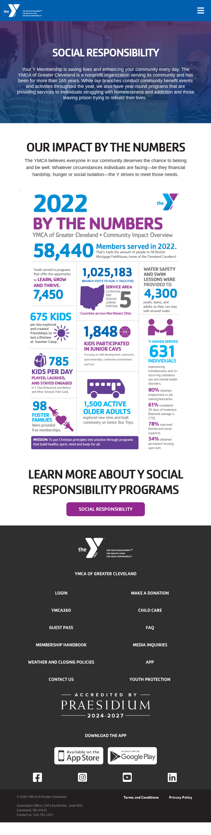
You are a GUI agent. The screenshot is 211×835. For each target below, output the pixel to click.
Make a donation (150, 593)
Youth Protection (150, 679)
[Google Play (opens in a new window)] (132, 755)
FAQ (150, 627)
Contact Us (61, 679)
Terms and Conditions (141, 797)
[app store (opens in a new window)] (78, 755)
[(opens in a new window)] (83, 777)
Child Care (150, 610)
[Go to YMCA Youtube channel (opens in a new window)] (128, 777)
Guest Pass (61, 627)
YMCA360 (61, 610)
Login (61, 593)
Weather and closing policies (61, 662)
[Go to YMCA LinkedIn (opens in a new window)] (173, 777)
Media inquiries (150, 645)
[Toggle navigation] (200, 10)
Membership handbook (61, 645)
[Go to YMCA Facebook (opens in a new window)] (38, 777)
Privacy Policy (180, 797)
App (150, 662)
